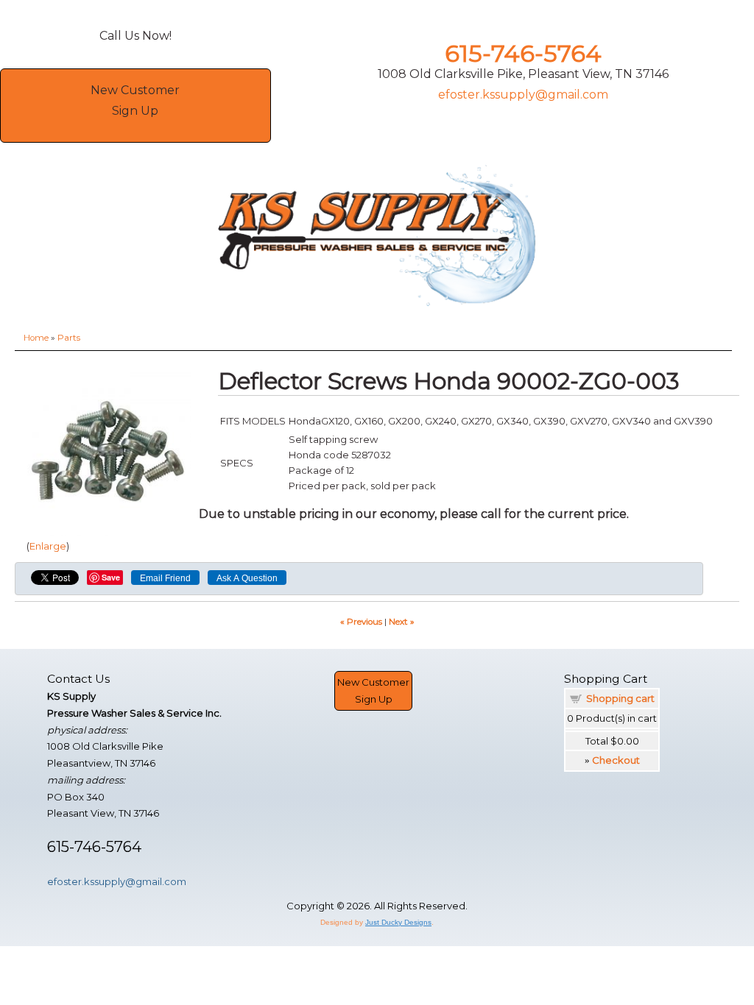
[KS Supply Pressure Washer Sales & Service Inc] (377, 236)
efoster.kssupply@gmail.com (523, 95)
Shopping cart (620, 698)
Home (36, 338)
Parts (68, 338)
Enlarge (47, 546)
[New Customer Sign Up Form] (135, 131)
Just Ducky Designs (398, 922)
